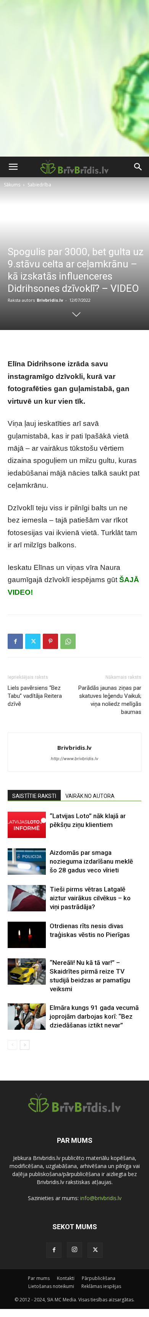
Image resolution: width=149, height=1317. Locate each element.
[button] (13, 167)
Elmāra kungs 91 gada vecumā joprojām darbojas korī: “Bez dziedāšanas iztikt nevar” (94, 1016)
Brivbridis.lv (50, 300)
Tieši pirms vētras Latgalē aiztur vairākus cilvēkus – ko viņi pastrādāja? (90, 898)
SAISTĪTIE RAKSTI (34, 796)
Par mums (39, 1278)
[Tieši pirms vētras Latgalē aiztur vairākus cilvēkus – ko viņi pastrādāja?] (27, 898)
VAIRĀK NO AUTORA (90, 796)
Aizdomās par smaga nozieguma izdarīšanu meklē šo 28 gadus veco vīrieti (91, 861)
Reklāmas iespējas (101, 1286)
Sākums (12, 184)
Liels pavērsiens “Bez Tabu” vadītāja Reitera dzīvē (35, 695)
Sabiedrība (39, 184)
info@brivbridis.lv (100, 1198)
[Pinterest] (50, 641)
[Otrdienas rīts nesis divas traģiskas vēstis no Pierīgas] (27, 935)
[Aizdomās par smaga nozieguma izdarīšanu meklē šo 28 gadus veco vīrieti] (27, 861)
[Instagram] (74, 1249)
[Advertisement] (74, 78)
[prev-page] (12, 1045)
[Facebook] (15, 641)
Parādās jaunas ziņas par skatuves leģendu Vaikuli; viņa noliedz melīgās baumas (109, 699)
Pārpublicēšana (98, 1278)
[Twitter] (32, 641)
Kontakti (65, 1278)
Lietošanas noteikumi (51, 1286)
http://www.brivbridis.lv (74, 758)
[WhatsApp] (68, 641)
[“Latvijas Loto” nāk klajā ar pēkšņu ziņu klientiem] (27, 825)
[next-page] (24, 1045)
